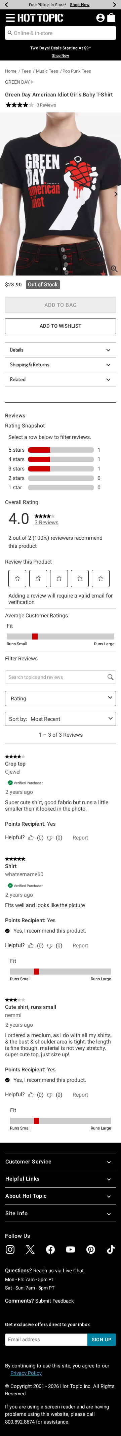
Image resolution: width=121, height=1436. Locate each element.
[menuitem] (111, 17)
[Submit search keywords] (10, 32)
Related (18, 379)
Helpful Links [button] (22, 1179)
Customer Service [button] (28, 1161)
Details (17, 349)
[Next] (114, 4)
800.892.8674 (20, 1422)
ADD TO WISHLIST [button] (60, 326)
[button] (9, 18)
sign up (102, 1339)
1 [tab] (56, 269)
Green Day (17, 82)
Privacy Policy (26, 1373)
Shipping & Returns (29, 364)
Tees (26, 71)
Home (10, 71)
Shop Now (79, 4)
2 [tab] (64, 269)
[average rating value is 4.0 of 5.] (21, 105)
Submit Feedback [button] (54, 1301)
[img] (10, 1249)
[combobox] (60, 33)
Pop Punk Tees (77, 71)
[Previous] (6, 4)
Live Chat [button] (73, 1271)
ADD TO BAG (60, 305)
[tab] (60, 194)
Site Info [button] (16, 1213)
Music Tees (47, 71)
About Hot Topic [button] (26, 1196)
